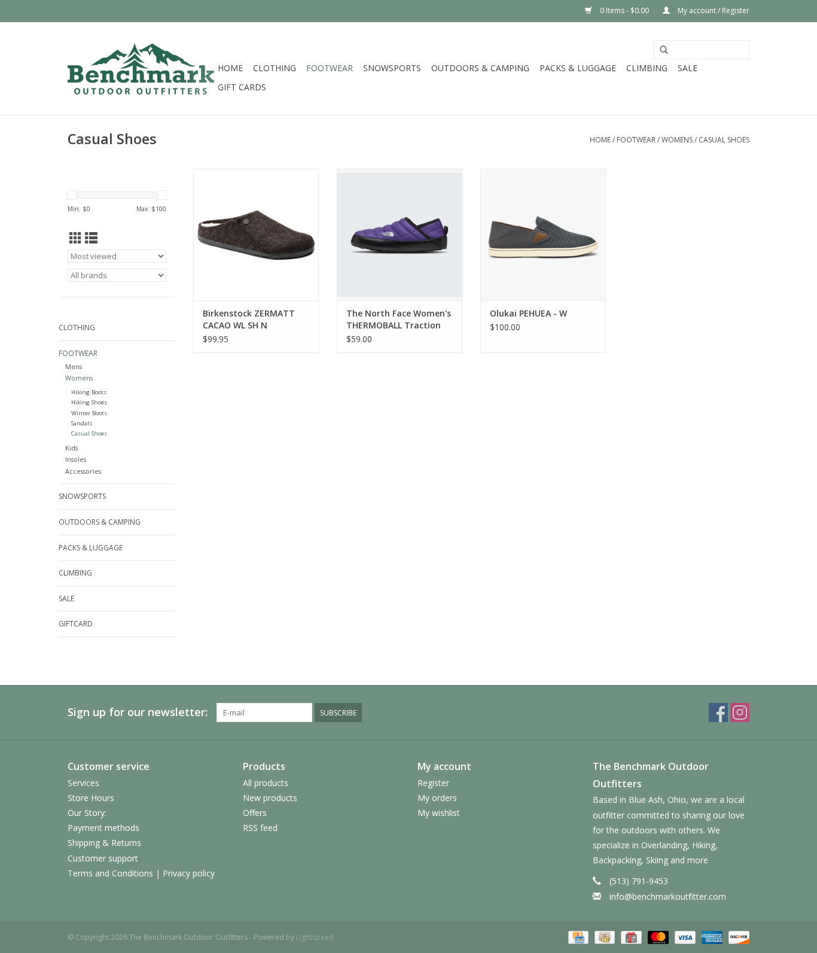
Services (83, 782)
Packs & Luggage (577, 68)
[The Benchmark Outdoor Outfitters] (141, 68)
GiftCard (76, 624)
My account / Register (712, 10)
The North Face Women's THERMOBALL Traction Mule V (398, 319)
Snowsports (392, 68)
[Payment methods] (577, 936)
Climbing (646, 68)
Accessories (83, 471)
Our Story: (87, 812)
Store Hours (91, 797)
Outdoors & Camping (480, 68)
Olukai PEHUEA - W (528, 313)
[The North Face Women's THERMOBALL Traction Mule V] (399, 234)
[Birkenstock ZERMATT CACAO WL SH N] (256, 234)
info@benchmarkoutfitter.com (667, 896)
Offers (255, 812)
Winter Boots (89, 413)
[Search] (664, 50)
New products (270, 797)
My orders (437, 797)
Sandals (81, 423)
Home (230, 68)
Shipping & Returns (104, 842)
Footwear (329, 68)
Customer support (103, 858)
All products (265, 782)
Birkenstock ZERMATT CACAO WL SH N (249, 319)
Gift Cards (242, 87)
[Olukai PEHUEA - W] (543, 234)
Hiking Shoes (89, 402)
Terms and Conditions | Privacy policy (141, 873)
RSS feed (260, 827)
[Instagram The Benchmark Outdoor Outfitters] (739, 712)
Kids (71, 447)
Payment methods (103, 827)
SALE (687, 68)
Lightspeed (315, 937)
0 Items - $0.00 (624, 10)
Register (433, 782)
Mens (73, 366)
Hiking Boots (88, 392)
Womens (677, 140)
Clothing (274, 68)
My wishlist (438, 812)
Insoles (75, 459)
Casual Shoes (724, 140)
